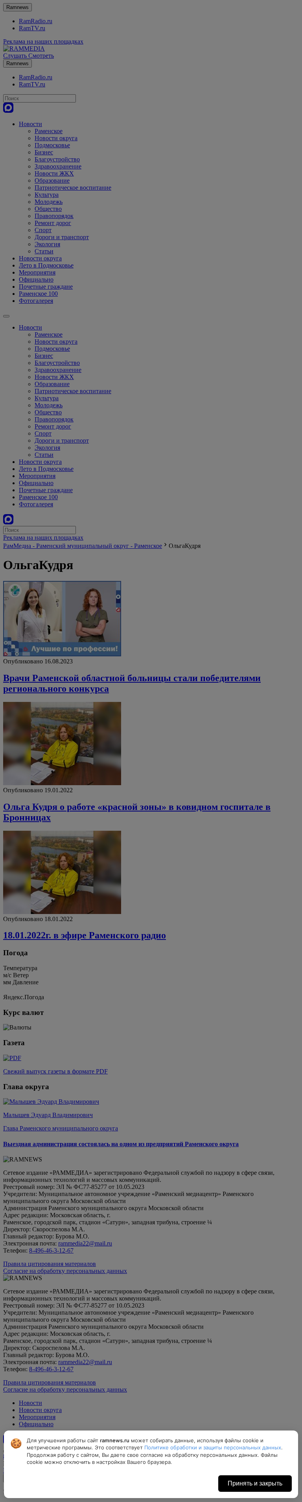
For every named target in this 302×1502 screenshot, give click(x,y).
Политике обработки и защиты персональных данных (212, 1447)
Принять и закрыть (255, 1483)
